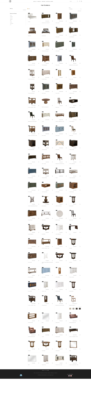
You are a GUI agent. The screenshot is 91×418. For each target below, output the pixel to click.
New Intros (43, 1)
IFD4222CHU (33, 119)
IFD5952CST (74, 204)
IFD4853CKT (61, 260)
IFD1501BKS (61, 77)
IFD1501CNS (47, 49)
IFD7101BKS (47, 303)
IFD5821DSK (74, 232)
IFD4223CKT (47, 190)
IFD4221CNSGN (61, 49)
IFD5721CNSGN (33, 190)
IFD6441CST (33, 91)
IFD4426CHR (74, 218)
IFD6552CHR (61, 105)
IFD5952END (74, 260)
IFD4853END (74, 246)
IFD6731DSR (33, 218)
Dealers (51, 1)
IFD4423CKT (74, 105)
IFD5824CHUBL (61, 303)
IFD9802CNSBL (33, 49)
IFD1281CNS (47, 218)
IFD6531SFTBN (47, 246)
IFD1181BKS (33, 204)
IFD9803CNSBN (61, 35)
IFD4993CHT (47, 289)
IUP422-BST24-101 (75, 303)
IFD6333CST (33, 77)
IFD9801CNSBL (61, 63)
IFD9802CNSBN (61, 91)
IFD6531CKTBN (61, 119)
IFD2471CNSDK (33, 289)
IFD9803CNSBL (47, 133)
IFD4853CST (74, 289)
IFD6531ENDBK (33, 303)
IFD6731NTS (47, 63)
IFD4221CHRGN (75, 133)
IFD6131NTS (61, 232)
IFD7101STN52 (75, 119)
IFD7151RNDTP (61, 218)
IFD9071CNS (33, 260)
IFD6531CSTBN (33, 133)
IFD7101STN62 (75, 35)
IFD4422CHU (74, 63)
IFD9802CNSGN (47, 91)
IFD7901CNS (74, 77)
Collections (48, 1)
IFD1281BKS (47, 260)
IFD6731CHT (61, 246)
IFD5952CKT (47, 232)
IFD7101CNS (33, 63)
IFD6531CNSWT (47, 77)
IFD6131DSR (61, 289)
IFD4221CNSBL (61, 133)
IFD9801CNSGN (75, 49)
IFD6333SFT (33, 275)
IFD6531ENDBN (33, 105)
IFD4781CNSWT (47, 119)
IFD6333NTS (33, 232)
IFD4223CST (61, 204)
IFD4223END (74, 190)
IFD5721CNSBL (47, 275)
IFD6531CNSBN (75, 91)
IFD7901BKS (61, 275)
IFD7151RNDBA (47, 204)
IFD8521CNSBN (33, 246)
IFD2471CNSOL (61, 190)
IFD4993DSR (74, 275)
